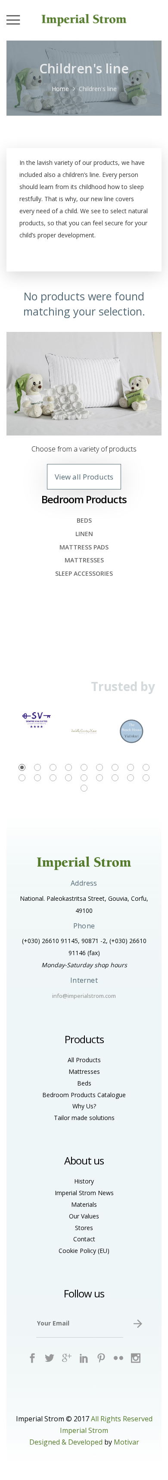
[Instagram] (136, 1358)
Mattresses (84, 560)
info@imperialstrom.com (84, 996)
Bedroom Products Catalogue (84, 1095)
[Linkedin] (84, 1358)
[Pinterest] (101, 1358)
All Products (84, 1060)
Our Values (84, 1216)
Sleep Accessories (84, 573)
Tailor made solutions (84, 1118)
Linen (84, 534)
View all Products (84, 477)
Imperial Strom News (84, 1193)
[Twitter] (49, 1358)
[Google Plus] (67, 1358)
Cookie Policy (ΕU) (84, 1250)
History (84, 1181)
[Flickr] (118, 1358)
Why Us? (84, 1106)
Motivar (126, 1442)
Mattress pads (84, 547)
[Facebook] (32, 1358)
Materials (84, 1204)
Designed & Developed (66, 1442)
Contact (84, 1239)
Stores (84, 1228)
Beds (84, 520)
